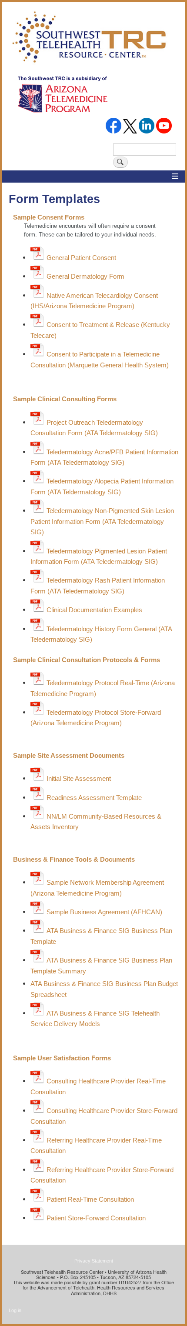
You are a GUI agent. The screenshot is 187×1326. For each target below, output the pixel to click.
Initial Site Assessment (79, 778)
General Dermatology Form (85, 276)
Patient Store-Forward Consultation (96, 1218)
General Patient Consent (81, 257)
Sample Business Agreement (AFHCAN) (104, 912)
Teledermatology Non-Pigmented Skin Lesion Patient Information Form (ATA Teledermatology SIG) (102, 521)
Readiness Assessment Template (94, 797)
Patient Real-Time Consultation (90, 1199)
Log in (15, 1310)
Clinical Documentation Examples (94, 609)
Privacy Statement (93, 1260)
